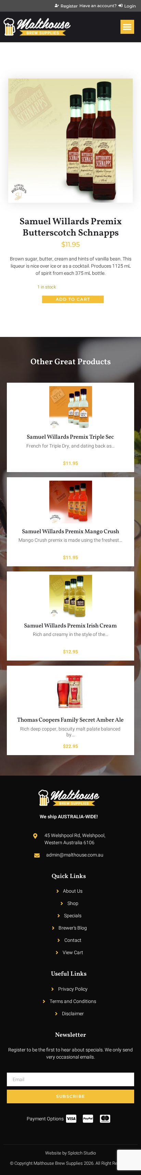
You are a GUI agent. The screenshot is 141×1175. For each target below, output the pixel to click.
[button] (127, 27)
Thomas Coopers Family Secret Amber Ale (70, 720)
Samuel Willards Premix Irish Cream (70, 626)
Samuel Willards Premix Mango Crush (70, 532)
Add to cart (73, 299)
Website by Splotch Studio (70, 1153)
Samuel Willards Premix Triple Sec (70, 437)
